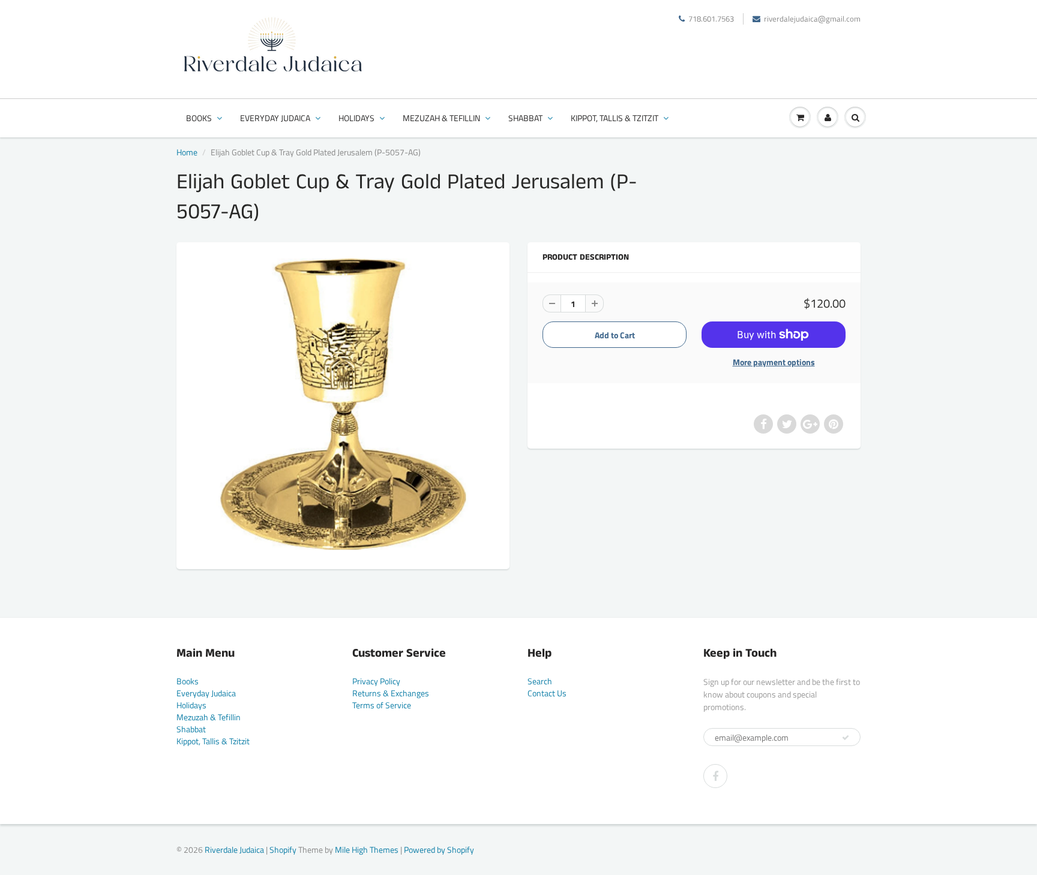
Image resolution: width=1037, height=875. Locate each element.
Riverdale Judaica (234, 849)
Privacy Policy (376, 681)
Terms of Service (381, 705)
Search (540, 681)
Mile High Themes (366, 849)
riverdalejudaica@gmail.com (812, 19)
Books (199, 118)
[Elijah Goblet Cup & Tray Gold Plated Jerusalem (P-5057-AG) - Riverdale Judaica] (342, 404)
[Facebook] (715, 776)
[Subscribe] (845, 737)
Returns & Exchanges (390, 693)
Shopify (282, 849)
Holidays (356, 118)
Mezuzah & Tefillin (441, 118)
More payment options (774, 362)
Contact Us (547, 693)
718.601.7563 (711, 19)
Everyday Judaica (275, 118)
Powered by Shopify (439, 849)
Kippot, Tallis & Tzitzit (614, 118)
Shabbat (525, 118)
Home (186, 152)
